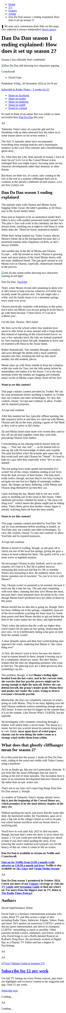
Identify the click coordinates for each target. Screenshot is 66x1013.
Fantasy (12, 10)
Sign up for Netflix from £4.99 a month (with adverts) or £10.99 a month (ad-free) (27, 864)
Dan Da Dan (26, 117)
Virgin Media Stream (46, 868)
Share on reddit (16, 104)
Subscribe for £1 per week (24, 971)
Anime (12, 13)
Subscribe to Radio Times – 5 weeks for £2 (25, 89)
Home (11, 4)
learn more (49, 29)
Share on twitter (17, 98)
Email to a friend (17, 108)
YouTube (22, 281)
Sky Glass (22, 868)
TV (10, 7)
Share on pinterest (18, 101)
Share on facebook (18, 95)
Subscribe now (9, 990)
